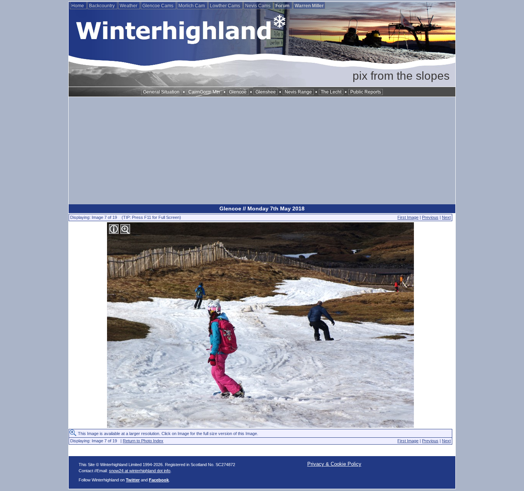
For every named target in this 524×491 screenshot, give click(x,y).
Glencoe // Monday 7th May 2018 (262, 208)
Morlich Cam (192, 5)
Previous (430, 217)
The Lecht (331, 92)
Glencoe (238, 92)
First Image (408, 217)
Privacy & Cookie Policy (334, 464)
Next (446, 217)
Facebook (159, 480)
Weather (129, 5)
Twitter (133, 480)
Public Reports (365, 92)
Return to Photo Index (143, 440)
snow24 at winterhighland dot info (139, 470)
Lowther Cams (225, 5)
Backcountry (102, 5)
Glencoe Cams (158, 5)
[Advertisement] (262, 150)
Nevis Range (298, 92)
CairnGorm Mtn (204, 92)
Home (78, 5)
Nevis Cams (258, 5)
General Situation (161, 92)
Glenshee (265, 92)
